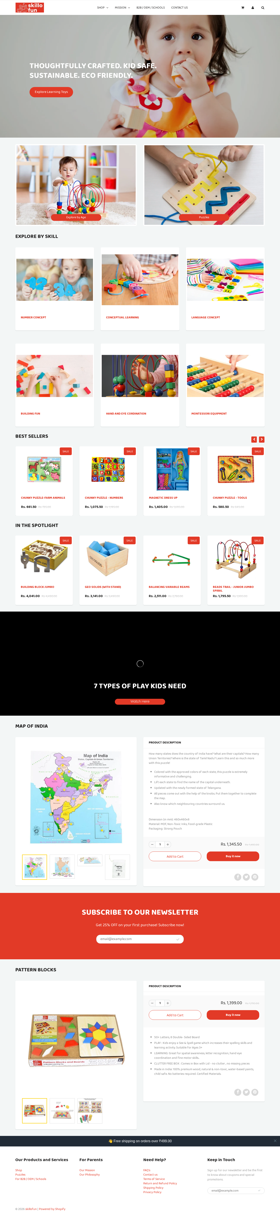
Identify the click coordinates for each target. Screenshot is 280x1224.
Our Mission (87, 1170)
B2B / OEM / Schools (150, 7)
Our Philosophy (89, 1174)
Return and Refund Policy (160, 1183)
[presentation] (254, 439)
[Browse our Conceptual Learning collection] (140, 273)
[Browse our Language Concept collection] (225, 269)
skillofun (31, 1209)
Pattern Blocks (35, 970)
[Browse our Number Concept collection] (54, 269)
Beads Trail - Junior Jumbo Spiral (233, 589)
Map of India (31, 726)
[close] (275, 1141)
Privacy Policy (152, 1192)
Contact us (179, 7)
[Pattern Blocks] (76, 1040)
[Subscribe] (178, 939)
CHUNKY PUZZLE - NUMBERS (40, 497)
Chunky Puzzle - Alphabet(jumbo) (226, 499)
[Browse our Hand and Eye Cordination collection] (140, 365)
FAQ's (146, 1170)
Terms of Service (154, 1179)
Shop (101, 7)
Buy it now (233, 856)
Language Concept (205, 317)
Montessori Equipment (209, 413)
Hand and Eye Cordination (126, 413)
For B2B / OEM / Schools (30, 1179)
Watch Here (140, 701)
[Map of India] (76, 796)
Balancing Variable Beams (169, 587)
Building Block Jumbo (37, 587)
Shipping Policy (153, 1187)
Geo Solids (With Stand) (103, 587)
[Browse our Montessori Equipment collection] (225, 365)
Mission (120, 7)
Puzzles (20, 1174)
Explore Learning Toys (51, 92)
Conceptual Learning (122, 317)
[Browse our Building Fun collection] (54, 365)
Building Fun (30, 413)
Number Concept (33, 317)
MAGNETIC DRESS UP (99, 497)
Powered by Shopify (52, 1209)
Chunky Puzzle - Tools (166, 497)
